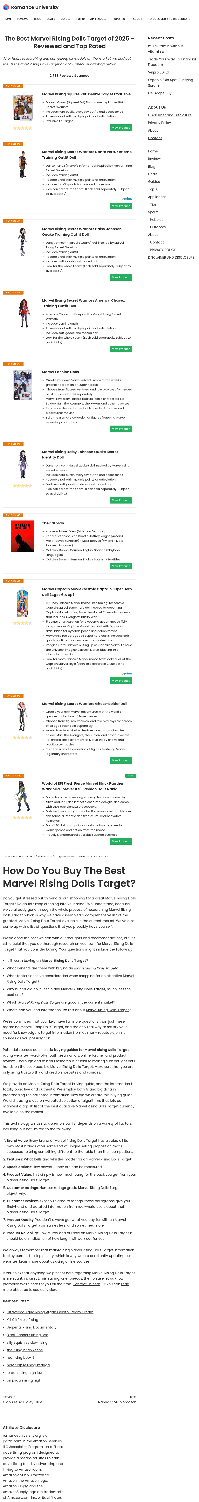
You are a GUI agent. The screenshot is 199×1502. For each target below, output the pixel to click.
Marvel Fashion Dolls (60, 371)
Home (7, 19)
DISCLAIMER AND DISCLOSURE (170, 19)
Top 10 (80, 19)
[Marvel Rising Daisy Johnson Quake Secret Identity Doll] (22, 464)
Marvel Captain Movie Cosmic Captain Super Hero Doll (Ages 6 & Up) (87, 592)
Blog (37, 19)
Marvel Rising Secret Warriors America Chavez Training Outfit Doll (83, 303)
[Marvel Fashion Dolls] (22, 384)
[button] (108, 19)
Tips (153, 204)
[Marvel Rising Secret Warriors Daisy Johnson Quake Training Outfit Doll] (22, 242)
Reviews (23, 19)
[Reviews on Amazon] (22, 128)
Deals (51, 19)
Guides (66, 19)
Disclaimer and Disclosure (170, 115)
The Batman (53, 523)
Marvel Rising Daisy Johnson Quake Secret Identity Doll (80, 454)
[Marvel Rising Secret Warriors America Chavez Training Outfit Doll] (22, 313)
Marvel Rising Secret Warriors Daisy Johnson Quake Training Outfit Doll (82, 232)
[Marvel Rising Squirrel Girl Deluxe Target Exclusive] (22, 107)
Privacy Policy (159, 122)
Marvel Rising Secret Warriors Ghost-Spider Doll (84, 703)
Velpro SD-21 (158, 72)
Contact (155, 138)
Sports (153, 212)
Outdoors (158, 227)
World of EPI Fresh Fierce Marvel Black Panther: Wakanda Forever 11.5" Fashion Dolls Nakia (83, 786)
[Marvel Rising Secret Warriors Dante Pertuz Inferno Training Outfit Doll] (22, 164)
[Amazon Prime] (127, 199)
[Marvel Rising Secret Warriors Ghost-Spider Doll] (22, 716)
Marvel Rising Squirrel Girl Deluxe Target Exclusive (86, 94)
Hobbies (156, 219)
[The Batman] (22, 536)
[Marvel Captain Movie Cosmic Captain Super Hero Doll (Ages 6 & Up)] (22, 602)
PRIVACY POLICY (163, 250)
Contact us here (86, 1284)
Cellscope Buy (160, 93)
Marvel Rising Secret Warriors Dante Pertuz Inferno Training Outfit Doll (87, 154)
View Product (121, 128)
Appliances (157, 197)
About (153, 130)
